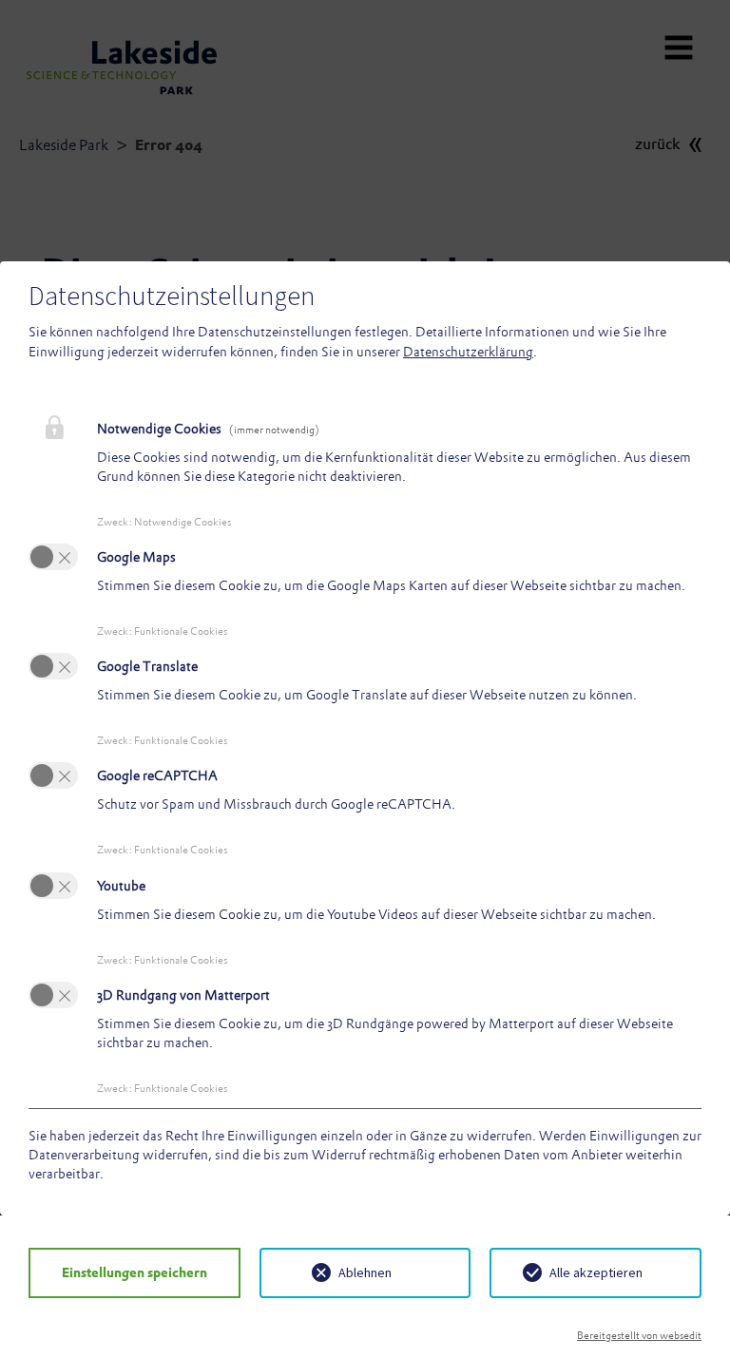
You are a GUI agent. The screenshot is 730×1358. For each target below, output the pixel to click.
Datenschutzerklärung (468, 351)
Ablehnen (365, 1272)
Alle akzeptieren (596, 1272)
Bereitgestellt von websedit (639, 1335)
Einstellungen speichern (134, 1272)
